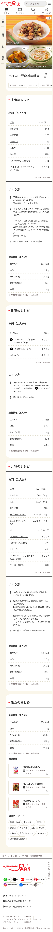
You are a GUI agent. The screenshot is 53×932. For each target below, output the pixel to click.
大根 (12, 488)
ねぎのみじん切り (18, 514)
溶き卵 (13, 154)
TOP (4, 855)
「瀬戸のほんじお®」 (19, 542)
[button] (35, 4)
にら (12, 501)
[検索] (27, 3)
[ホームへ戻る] (10, 3)
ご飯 (12, 122)
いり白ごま (15, 355)
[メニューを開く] (49, 3)
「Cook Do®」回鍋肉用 (20, 160)
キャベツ (14, 141)
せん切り (39, 592)
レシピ (14, 855)
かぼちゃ (14, 333)
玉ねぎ (13, 147)
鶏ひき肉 (14, 128)
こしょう (14, 549)
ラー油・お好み (17, 565)
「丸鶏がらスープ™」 (23, 348)
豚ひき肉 (14, 508)
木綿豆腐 (14, 135)
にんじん (14, 495)
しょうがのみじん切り (18, 522)
